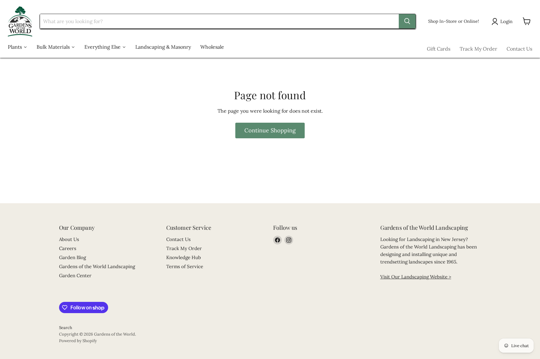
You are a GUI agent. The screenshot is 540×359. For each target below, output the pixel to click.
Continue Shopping (270, 130)
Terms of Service (184, 266)
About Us (69, 239)
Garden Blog (72, 257)
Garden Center (75, 275)
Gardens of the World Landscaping (97, 266)
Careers (67, 248)
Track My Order (478, 49)
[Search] (407, 21)
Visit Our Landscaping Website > (415, 277)
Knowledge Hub (183, 257)
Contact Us (519, 49)
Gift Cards (438, 49)
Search (65, 327)
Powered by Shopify (78, 340)
